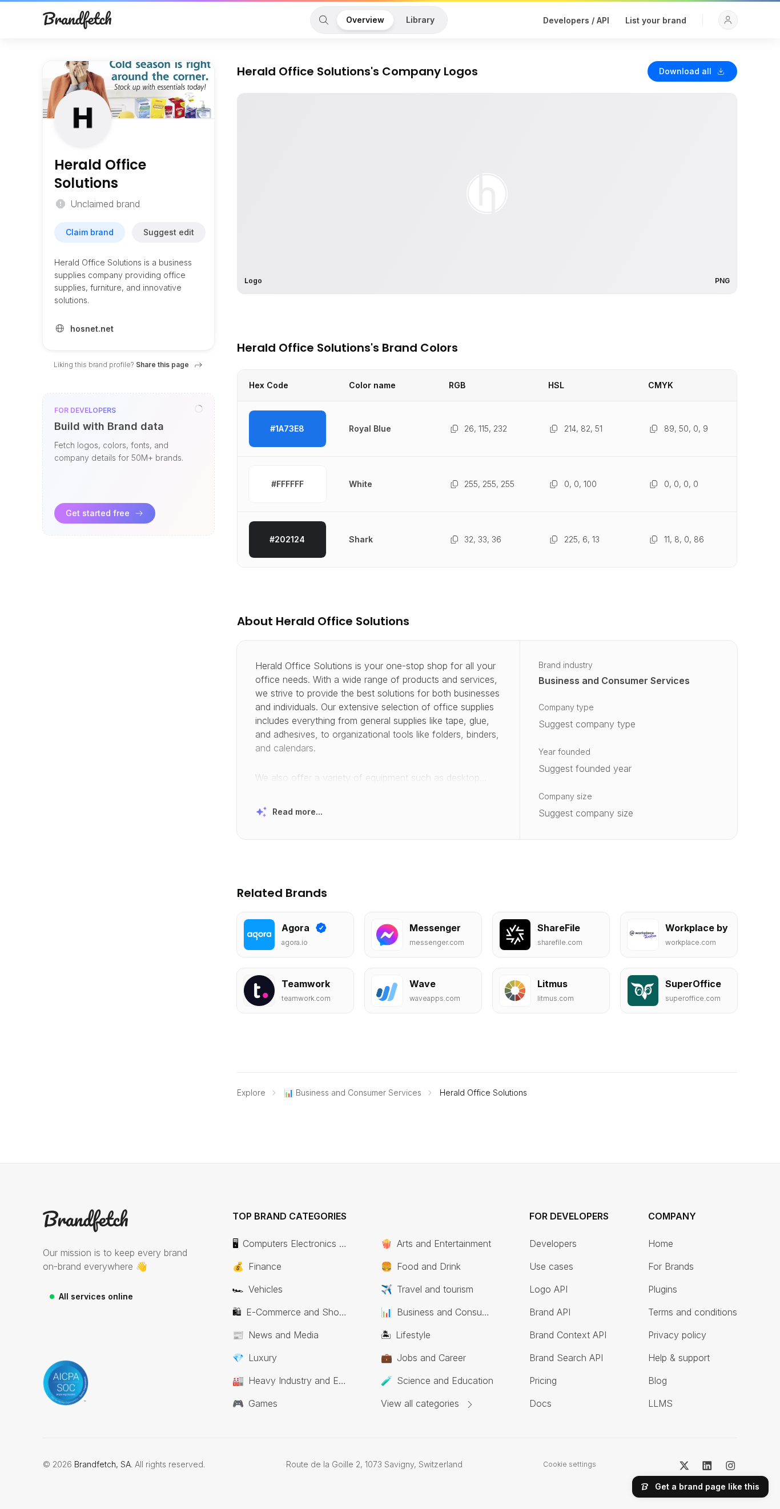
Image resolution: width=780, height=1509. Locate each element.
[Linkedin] (707, 1464)
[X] (684, 1464)
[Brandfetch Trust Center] (66, 1383)
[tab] (323, 20)
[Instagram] (730, 1464)
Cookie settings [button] (569, 1464)
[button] (728, 20)
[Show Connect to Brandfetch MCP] (199, 409)
